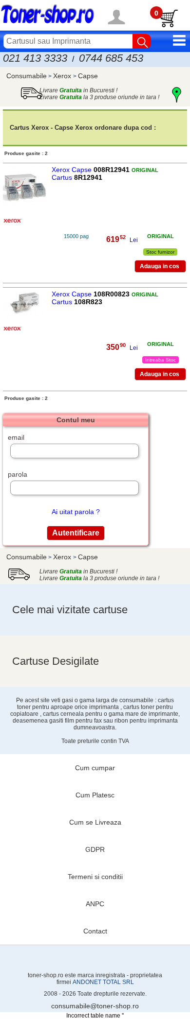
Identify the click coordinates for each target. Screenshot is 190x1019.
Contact (95, 931)
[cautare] (142, 41)
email (16, 437)
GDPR (95, 849)
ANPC (95, 904)
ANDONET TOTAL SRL (103, 982)
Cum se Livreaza (95, 822)
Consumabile (26, 76)
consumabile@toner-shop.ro (95, 1006)
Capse (88, 76)
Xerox (63, 76)
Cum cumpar (95, 768)
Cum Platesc (95, 795)
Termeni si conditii (95, 877)
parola (17, 474)
